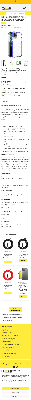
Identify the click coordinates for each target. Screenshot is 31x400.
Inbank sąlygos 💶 (7, 320)
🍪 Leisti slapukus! (15, 388)
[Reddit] (15, 27)
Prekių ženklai (5, 331)
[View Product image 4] (26, 63)
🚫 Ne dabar (15, 392)
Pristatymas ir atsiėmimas (8, 347)
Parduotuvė (9, 16)
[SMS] (18, 27)
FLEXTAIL (18, 3)
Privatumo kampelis (6, 341)
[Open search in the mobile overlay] (15, 13)
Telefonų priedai (16, 16)
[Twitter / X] (5, 27)
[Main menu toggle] (28, 8)
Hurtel (3, 23)
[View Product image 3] (19, 63)
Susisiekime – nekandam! (8, 332)
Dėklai (22, 16)
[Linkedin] (8, 27)
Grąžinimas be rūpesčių (7, 340)
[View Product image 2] (12, 63)
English (18, 1)
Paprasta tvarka (5, 350)
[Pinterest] (11, 27)
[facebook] (14, 367)
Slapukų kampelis (6, 356)
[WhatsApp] (21, 27)
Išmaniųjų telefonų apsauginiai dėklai (10, 17)
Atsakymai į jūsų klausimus (8, 338)
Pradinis (3, 16)
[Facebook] (2, 27)
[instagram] (17, 367)
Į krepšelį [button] (8, 261)
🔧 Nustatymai (15, 396)
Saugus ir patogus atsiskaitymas (10, 349)
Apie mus (4, 329)
